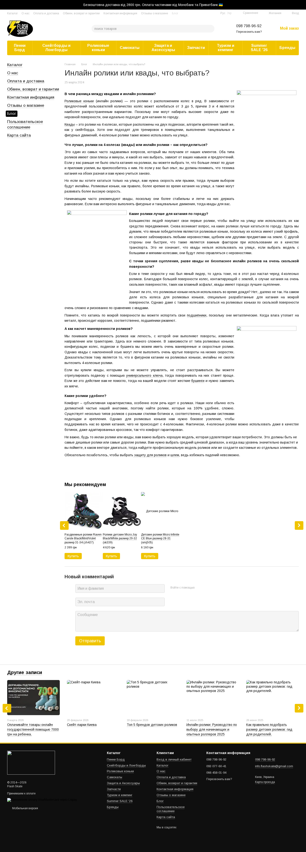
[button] (302, 4)
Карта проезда (265, 782)
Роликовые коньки (98, 47)
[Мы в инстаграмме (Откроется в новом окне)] (214, 13)
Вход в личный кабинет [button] (174, 759)
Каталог (12, 13)
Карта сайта (19, 135)
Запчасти (196, 48)
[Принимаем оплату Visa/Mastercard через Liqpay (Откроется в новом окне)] (42, 799)
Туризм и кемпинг (225, 47)
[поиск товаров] (210, 28)
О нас (25, 13)
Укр (229, 13)
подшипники (196, 315)
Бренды (287, 48)
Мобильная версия (24, 808)
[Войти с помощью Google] (207, 588)
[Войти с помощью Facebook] (200, 588)
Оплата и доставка (46, 13)
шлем (174, 455)
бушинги (197, 381)
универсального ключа (144, 375)
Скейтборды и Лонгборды (56, 47)
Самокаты (129, 48)
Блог (175, 13)
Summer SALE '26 (259, 47)
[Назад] (64, 525)
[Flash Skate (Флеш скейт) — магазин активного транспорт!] (31, 762)
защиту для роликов (150, 455)
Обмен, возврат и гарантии (81, 13)
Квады (70, 124)
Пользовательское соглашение (171, 809)
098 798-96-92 (249, 26)
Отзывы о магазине (154, 13)
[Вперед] (299, 525)
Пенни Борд (20, 47)
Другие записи (24, 672)
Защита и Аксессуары (163, 47)
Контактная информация (120, 13)
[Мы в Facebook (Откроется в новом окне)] (208, 13)
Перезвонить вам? (249, 31)
